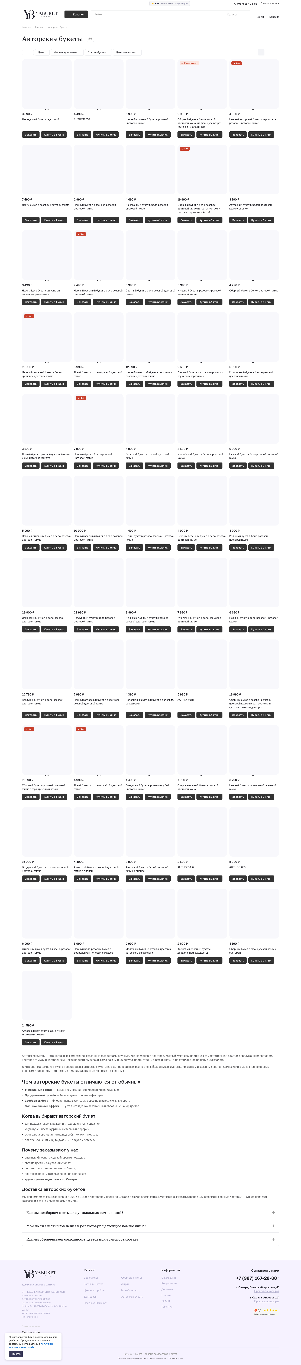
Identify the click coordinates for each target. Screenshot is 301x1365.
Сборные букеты (131, 1277)
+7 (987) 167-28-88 (245, 3)
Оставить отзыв (176, 1358)
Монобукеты (129, 1290)
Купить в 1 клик (54, 134)
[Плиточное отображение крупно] (253, 52)
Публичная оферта (157, 1358)
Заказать (31, 134)
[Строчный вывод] (268, 52)
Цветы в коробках (95, 1290)
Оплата (166, 1295)
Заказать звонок (270, 3)
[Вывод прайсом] (276, 52)
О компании (168, 1277)
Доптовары (90, 1296)
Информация (170, 1270)
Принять (16, 1353)
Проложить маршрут (266, 1290)
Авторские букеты (132, 1296)
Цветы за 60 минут (95, 1302)
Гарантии (166, 1306)
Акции (125, 1283)
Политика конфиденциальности (132, 1358)
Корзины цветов (93, 1283)
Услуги (165, 1300)
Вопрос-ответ (169, 1283)
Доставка (167, 1289)
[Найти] (246, 14)
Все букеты (91, 1277)
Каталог (89, 1270)
